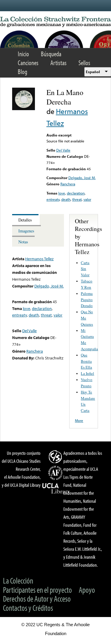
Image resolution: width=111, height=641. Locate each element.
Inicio (23, 53)
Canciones (28, 62)
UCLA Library (56, 488)
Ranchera (67, 183)
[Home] (55, 22)
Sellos (84, 62)
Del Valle (63, 150)
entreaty (52, 199)
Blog (22, 71)
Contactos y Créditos (28, 608)
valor (87, 199)
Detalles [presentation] (25, 220)
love (61, 193)
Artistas (58, 62)
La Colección (18, 580)
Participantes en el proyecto (37, 589)
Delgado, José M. (82, 177)
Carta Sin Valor (85, 269)
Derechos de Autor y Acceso (37, 598)
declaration (76, 193)
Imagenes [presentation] (26, 231)
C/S (56, 456)
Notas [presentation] (23, 242)
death (65, 199)
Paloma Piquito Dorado (87, 300)
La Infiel (87, 373)
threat (77, 199)
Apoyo (87, 589)
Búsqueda (51, 53)
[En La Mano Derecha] (23, 108)
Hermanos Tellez (39, 258)
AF (56, 472)
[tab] (26, 219)
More (79, 420)
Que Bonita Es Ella (86, 361)
